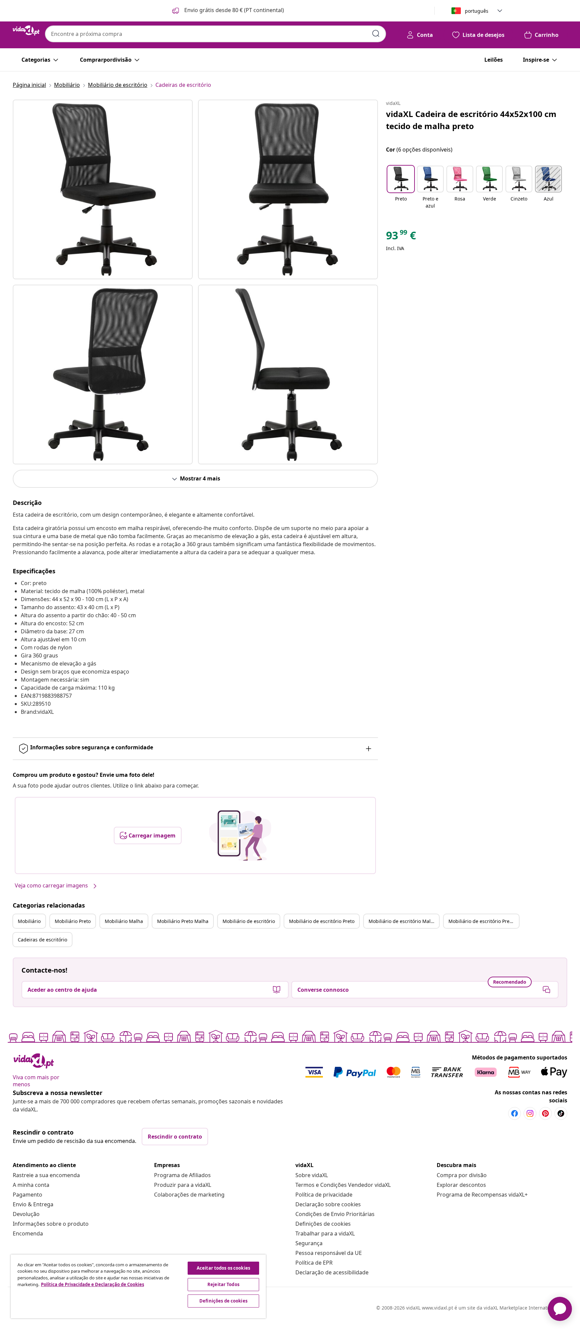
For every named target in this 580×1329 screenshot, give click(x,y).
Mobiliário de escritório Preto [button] (321, 921)
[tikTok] (561, 1113)
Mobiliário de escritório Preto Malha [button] (483, 921)
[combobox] (215, 33)
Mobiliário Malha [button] (124, 921)
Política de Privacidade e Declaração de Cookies (92, 1284)
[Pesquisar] (376, 33)
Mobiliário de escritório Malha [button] (402, 921)
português (476, 11)
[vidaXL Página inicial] (26, 30)
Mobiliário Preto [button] (73, 921)
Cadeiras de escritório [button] (42, 939)
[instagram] (530, 1113)
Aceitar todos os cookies (223, 1268)
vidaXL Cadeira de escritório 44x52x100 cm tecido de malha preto (471, 119)
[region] (138, 1286)
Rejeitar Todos (223, 1284)
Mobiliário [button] (29, 921)
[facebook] (514, 1113)
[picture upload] (240, 835)
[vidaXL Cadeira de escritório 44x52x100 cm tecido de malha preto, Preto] (102, 189)
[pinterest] (545, 1113)
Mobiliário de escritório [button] (249, 921)
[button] (227, 10)
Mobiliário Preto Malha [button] (182, 921)
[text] (401, 237)
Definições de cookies (323, 1223)
